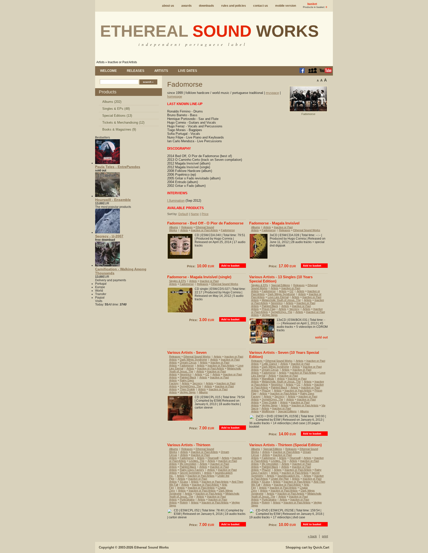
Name (195, 214)
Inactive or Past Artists (122, 62)
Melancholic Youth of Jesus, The (281, 300)
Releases (135, 71)
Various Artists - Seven (187, 352)
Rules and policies (233, 5)
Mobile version (285, 5)
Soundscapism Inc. (288, 475)
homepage (174, 96)
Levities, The (196, 460)
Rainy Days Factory (192, 469)
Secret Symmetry (190, 472)
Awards (186, 5)
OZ (292, 291)
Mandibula (268, 378)
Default (183, 214)
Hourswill (213, 457)
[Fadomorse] (308, 111)
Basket (312, 4)
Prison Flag (268, 308)
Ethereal (209, 31)
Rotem (184, 502)
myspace (272, 93)
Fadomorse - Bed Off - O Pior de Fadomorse (205, 223)
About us (168, 5)
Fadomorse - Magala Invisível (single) (199, 277)
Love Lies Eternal (278, 297)
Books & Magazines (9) (119, 129)
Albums (173, 227)
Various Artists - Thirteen (188, 445)
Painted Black (270, 305)
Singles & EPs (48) (116, 109)
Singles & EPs (177, 280)
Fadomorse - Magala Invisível (274, 223)
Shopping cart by (307, 547)
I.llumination (176, 200)
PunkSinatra (187, 499)
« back (312, 536)
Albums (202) (111, 102)
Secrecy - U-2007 (109, 236)
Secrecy (294, 308)
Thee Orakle (187, 389)
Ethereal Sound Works (306, 230)
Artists (100, 62)
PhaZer (266, 390)
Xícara (184, 481)
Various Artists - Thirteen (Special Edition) (285, 445)
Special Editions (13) (117, 115)
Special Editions (280, 285)
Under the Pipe (280, 478)
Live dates (187, 71)
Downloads (206, 5)
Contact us (260, 5)
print (325, 536)
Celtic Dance (269, 363)
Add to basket (230, 265)
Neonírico (277, 303)
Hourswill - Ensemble (113, 200)
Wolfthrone (268, 411)
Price (205, 214)
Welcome (108, 71)
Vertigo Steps (270, 314)
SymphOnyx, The (281, 311)
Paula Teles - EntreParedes (117, 167)
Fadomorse (228, 230)
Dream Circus (188, 362)
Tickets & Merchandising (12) (123, 122)
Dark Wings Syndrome (281, 294)
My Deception (188, 463)
